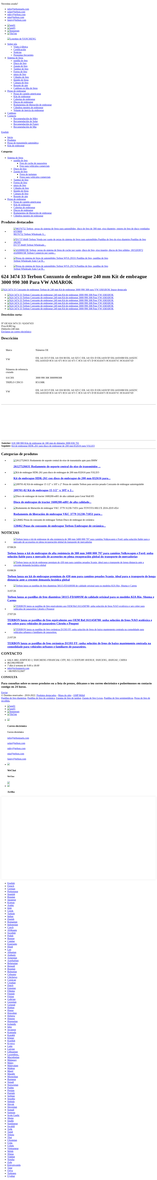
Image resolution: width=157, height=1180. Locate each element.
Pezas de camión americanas (27, 93)
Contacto (11, 116)
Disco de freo (20, 63)
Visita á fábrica (20, 46)
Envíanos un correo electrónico (16, 331)
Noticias (17, 52)
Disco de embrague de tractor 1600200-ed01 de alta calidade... (52, 502)
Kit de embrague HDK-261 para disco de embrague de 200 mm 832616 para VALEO (53, 446)
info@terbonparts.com (18, 9)
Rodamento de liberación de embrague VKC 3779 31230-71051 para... (57, 514)
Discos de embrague (23, 102)
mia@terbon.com (15, 17)
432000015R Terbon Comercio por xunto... (34, 253)
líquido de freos (21, 80)
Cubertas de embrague (24, 99)
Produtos (11, 140)
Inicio (10, 137)
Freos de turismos (28, 174)
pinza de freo (19, 74)
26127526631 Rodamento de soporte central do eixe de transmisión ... (57, 466)
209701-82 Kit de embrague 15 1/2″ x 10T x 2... (43, 490)
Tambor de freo (20, 69)
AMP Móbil (79, 695)
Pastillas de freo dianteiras (13, 698)
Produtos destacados (46, 695)
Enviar (4, 692)
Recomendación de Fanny (26, 124)
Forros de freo (20, 71)
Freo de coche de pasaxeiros (33, 163)
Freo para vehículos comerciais (35, 166)
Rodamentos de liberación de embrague (32, 104)
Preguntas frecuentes (23, 55)
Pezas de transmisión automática (22, 143)
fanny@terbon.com (16, 20)
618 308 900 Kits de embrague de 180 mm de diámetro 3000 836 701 (45, 443)
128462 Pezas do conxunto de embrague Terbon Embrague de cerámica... (59, 525)
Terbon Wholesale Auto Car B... (29, 261)
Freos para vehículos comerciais (35, 177)
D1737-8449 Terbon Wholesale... (29, 245)
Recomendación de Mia (24, 127)
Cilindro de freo (21, 77)
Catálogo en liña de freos (25, 88)
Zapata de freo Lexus (92, 698)
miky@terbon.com (16, 14)
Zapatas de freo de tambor (68, 698)
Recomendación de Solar (25, 121)
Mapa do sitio (64, 695)
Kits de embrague (22, 96)
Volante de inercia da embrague (28, 110)
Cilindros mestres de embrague (28, 107)
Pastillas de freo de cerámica (41, 698)
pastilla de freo (20, 60)
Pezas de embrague (16, 91)
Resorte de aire (20, 85)
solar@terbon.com (16, 11)
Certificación (19, 49)
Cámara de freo (20, 82)
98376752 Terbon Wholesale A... (29, 234)
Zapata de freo (20, 66)
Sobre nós (12, 44)
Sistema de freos (15, 57)
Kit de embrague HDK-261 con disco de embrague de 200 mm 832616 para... (62, 478)
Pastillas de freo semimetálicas (118, 698)
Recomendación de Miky (25, 118)
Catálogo (11, 113)
